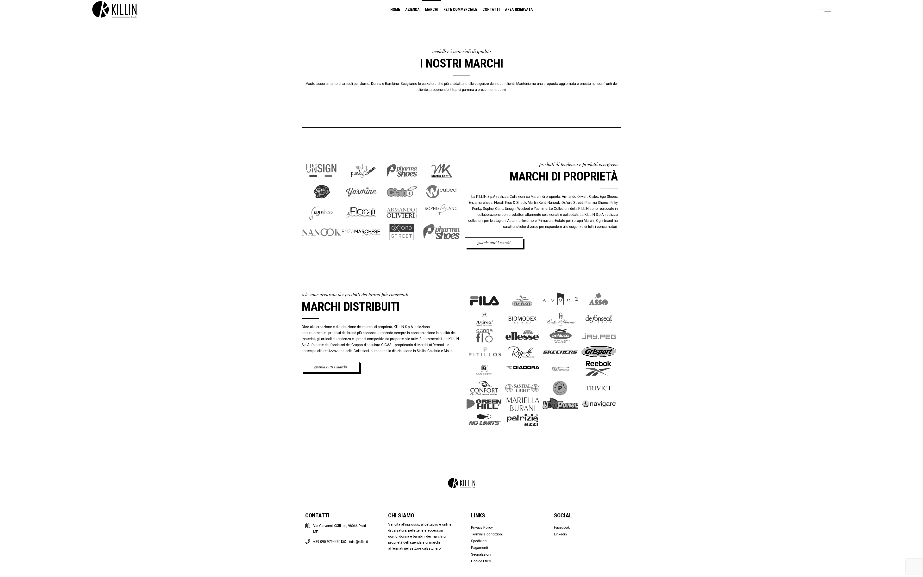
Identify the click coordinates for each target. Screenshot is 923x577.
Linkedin (560, 534)
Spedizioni (479, 541)
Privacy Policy (482, 527)
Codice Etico (481, 561)
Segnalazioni (481, 554)
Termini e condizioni (487, 534)
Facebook (562, 527)
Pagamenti (479, 548)
